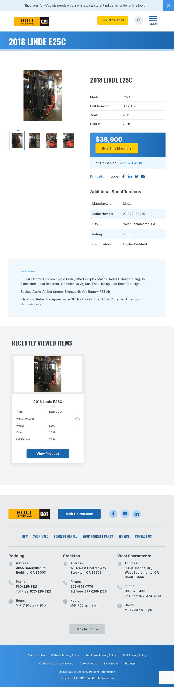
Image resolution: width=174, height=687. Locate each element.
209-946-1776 (81, 586)
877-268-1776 (95, 591)
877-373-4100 (113, 20)
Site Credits (111, 663)
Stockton (71, 556)
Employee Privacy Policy (101, 655)
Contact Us (143, 536)
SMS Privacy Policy (134, 655)
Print (94, 176)
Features (28, 271)
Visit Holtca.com (79, 514)
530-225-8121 (26, 586)
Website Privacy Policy (65, 655)
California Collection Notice (56, 663)
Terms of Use (36, 655)
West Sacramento (134, 556)
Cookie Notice (89, 663)
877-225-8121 (40, 591)
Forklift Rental (65, 536)
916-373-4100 (135, 591)
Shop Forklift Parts (98, 536)
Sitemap (130, 663)
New (25, 536)
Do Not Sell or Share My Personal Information (87, 671)
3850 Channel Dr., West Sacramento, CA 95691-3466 (142, 572)
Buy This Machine (117, 148)
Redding (16, 556)
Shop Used (40, 536)
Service (123, 536)
